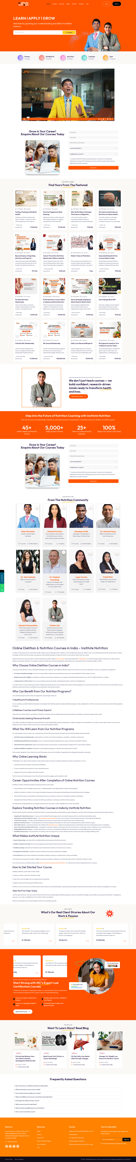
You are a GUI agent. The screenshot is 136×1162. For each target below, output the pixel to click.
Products (81, 4)
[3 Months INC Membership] (26, 329)
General (18, 1053)
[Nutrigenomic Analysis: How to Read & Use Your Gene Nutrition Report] (110, 329)
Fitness (27, 57)
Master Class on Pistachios (80, 256)
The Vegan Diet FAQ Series (76, 1138)
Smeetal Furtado (54, 531)
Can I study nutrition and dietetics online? (28, 1093)
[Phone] (2, 590)
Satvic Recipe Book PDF (107, 300)
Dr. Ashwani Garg (108, 531)
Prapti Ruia (108, 577)
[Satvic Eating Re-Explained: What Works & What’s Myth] (82, 286)
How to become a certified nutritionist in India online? (32, 1086)
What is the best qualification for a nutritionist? (30, 1108)
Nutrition (70, 57)
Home (48, 4)
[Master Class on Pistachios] (82, 242)
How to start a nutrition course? (25, 1112)
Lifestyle (91, 57)
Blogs (68, 4)
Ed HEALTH (50, 57)
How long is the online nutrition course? (27, 1100)
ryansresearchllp (48, 269)
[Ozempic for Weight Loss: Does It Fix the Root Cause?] (110, 1041)
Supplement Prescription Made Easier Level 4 (81, 1131)
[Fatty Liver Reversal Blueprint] (82, 329)
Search (70, 32)
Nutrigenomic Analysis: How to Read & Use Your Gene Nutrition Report (109, 345)
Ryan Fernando (76, 269)
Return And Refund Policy (44, 1141)
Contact (74, 4)
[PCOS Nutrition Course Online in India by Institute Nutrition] (54, 286)
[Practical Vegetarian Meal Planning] (54, 198)
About (38, 1131)
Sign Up (126, 1139)
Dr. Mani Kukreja (28, 577)
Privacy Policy (9, 1159)
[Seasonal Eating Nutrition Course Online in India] (110, 242)
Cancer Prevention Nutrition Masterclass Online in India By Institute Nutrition (54, 258)
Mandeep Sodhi (81, 531)
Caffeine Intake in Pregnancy (77, 1141)
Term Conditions (41, 1144)
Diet (111, 57)
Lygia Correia (81, 577)
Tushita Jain (19, 225)
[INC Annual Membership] (54, 329)
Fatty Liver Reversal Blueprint (81, 343)
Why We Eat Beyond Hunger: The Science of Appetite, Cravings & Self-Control (81, 214)
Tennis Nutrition (73, 1134)
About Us (61, 4)
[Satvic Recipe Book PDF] (110, 286)
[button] (68, 1086)
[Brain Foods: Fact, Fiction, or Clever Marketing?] (54, 1041)
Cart (87, 4)
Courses (54, 4)
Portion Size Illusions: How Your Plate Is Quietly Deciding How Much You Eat (25, 1058)
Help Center (40, 1138)
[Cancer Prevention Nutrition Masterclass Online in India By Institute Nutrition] (54, 242)
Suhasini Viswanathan (28, 625)
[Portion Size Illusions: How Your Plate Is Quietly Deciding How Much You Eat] (26, 1041)
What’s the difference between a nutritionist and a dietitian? (34, 1097)
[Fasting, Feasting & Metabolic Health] (26, 198)
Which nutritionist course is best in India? (28, 1089)
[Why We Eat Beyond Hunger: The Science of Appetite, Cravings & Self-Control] (82, 198)
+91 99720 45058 (12, 1142)
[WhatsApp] (2, 586)
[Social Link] (37, 507)
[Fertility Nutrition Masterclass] (26, 286)
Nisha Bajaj (19, 312)
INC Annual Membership (51, 343)
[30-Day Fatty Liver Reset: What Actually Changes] (82, 1041)
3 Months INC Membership (24, 343)
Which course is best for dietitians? (26, 1104)
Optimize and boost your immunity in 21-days (81, 1144)
